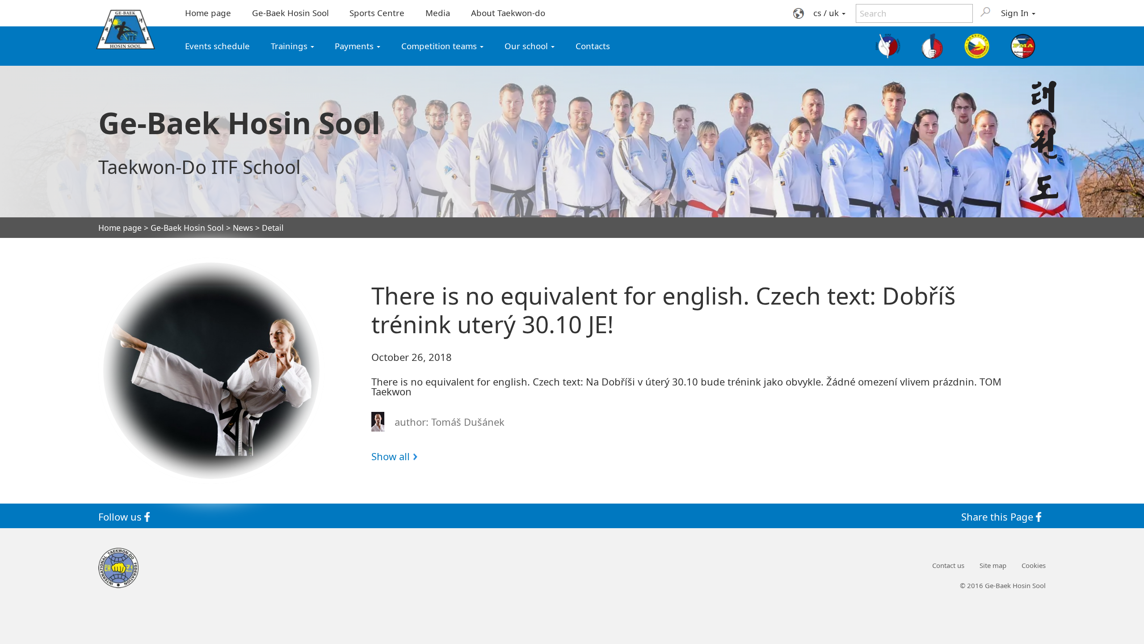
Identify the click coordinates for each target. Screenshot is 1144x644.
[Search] (985, 12)
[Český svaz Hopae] (932, 46)
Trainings (290, 45)
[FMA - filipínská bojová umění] (1023, 46)
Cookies (1034, 565)
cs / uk (827, 12)
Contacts (593, 45)
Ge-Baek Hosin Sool (290, 12)
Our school (527, 45)
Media (437, 12)
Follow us (121, 516)
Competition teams (440, 45)
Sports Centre (376, 12)
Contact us (948, 565)
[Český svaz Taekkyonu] (888, 46)
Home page (208, 12)
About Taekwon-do (508, 12)
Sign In (1016, 12)
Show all (390, 456)
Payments (355, 45)
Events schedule (217, 45)
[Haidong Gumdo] (977, 46)
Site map (993, 565)
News (243, 228)
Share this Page (998, 516)
